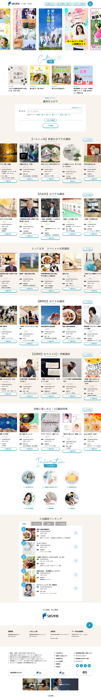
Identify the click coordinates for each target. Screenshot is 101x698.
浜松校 (52, 631)
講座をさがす (51, 4)
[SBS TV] (39, 672)
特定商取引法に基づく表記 (82, 658)
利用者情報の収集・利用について (84, 653)
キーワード (22, 111)
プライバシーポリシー (81, 656)
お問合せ (58, 666)
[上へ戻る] (89, 625)
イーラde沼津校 (77, 631)
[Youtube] (77, 665)
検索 (51, 125)
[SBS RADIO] (62, 672)
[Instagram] (85, 665)
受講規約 (58, 664)
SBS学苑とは (59, 653)
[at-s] (89, 665)
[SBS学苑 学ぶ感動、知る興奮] (19, 3)
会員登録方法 (59, 658)
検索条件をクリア (77, 107)
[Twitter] (81, 665)
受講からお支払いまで (61, 656)
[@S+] (85, 672)
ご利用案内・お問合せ (64, 4)
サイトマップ (79, 661)
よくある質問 (59, 661)
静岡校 (10, 631)
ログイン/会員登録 (80, 4)
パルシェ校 (33, 631)
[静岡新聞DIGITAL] (16, 672)
